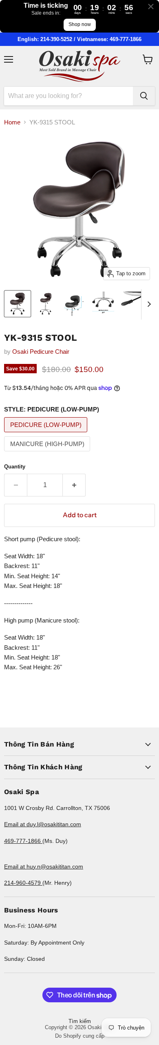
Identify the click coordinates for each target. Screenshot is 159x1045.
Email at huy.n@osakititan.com (43, 866)
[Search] (144, 96)
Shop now (79, 24)
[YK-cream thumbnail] (17, 304)
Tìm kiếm (79, 1021)
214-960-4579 (23, 883)
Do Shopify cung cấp (79, 1036)
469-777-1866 (23, 841)
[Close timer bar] (151, 6)
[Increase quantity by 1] (74, 485)
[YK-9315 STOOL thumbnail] (103, 304)
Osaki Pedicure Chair (40, 351)
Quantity (14, 467)
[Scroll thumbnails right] (147, 304)
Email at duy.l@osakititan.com (42, 824)
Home (12, 122)
